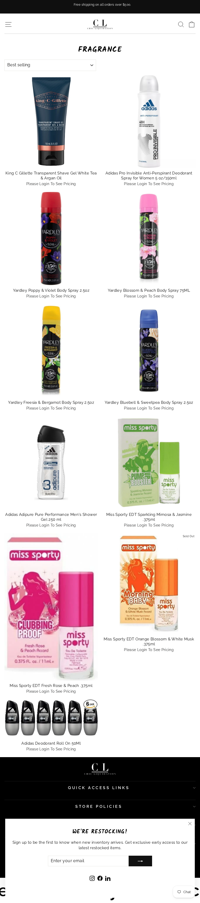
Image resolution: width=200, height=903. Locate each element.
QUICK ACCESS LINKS (98, 787)
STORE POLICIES (98, 806)
